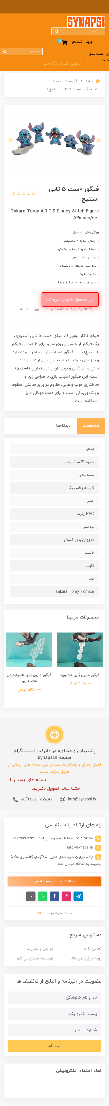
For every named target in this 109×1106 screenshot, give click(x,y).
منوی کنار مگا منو (62, 63)
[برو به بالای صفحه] (30, 896)
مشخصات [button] (91, 425)
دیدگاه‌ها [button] (63, 425)
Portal (41, 913)
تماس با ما (92, 948)
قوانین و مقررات (40, 948)
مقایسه (27, 309)
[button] (32, 194)
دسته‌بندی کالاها (99, 57)
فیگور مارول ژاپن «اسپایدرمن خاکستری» (29, 678)
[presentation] (98, 140)
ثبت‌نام (77, 42)
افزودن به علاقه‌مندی (69, 309)
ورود (89, 42)
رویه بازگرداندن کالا (85, 958)
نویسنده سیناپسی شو (35, 958)
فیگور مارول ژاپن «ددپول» (80, 675)
